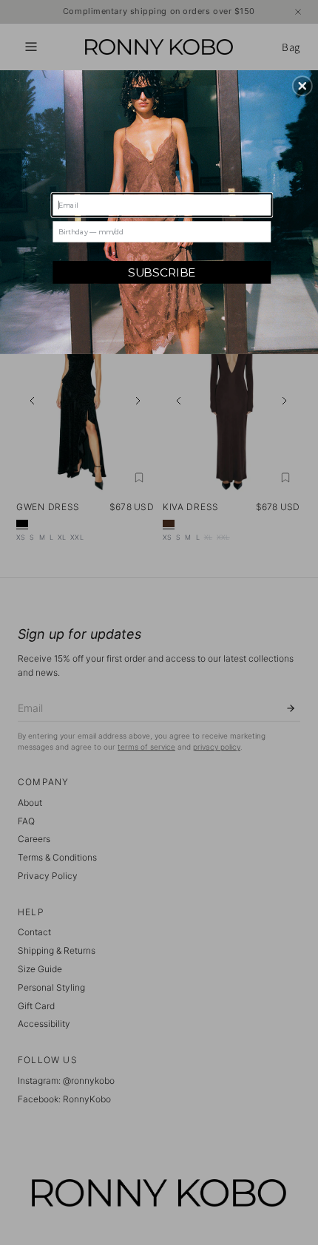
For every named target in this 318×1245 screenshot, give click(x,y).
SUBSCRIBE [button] (162, 271)
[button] (302, 86)
